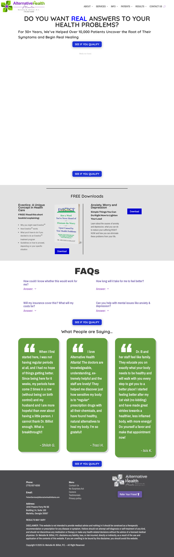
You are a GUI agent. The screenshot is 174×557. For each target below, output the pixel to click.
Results (139, 6)
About (87, 6)
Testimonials (74, 495)
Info (113, 6)
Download (62, 251)
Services (101, 6)
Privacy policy (75, 498)
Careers (72, 492)
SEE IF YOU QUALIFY (87, 44)
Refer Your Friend (128, 494)
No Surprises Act (76, 488)
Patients (125, 6)
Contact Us (156, 6)
